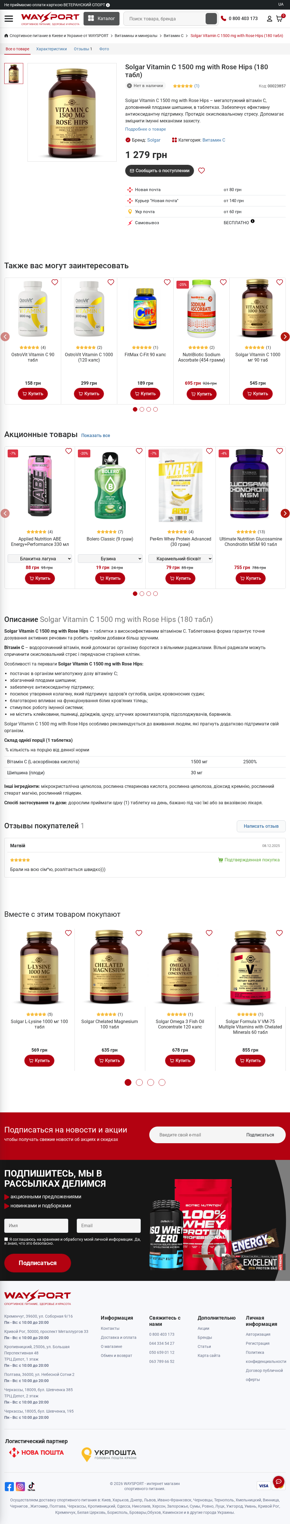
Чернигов (19, 1506)
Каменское (173, 1512)
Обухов (154, 1512)
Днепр (136, 1500)
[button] (9, 18)
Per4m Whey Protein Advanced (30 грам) (180, 541)
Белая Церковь (91, 1512)
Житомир (39, 1506)
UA (280, 4)
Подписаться (260, 1135)
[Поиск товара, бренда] (211, 18)
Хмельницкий (248, 1500)
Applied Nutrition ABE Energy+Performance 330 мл (40, 541)
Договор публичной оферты (264, 1375)
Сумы (195, 1506)
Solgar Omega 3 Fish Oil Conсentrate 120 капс (180, 1024)
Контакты (110, 1328)
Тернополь (224, 1500)
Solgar (153, 140)
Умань (250, 1506)
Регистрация (258, 1343)
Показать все (95, 435)
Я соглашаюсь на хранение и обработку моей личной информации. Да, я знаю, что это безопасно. (72, 1241)
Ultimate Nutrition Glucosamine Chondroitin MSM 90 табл (250, 541)
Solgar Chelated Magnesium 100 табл (109, 1024)
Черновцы (202, 1500)
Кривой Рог (268, 1506)
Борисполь (117, 1512)
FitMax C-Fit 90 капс (145, 354)
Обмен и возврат (116, 1355)
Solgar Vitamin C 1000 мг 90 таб (257, 357)
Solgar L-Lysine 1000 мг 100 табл (39, 1024)
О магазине (111, 1346)
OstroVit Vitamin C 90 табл (32, 357)
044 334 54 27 (161, 1343)
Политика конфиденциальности (266, 1357)
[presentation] (5, 336)
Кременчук (65, 1512)
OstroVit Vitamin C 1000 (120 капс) (89, 357)
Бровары (137, 1512)
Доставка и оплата (119, 1337)
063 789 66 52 (161, 1361)
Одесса (123, 1506)
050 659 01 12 (161, 1352)
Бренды (205, 1337)
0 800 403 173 (243, 18)
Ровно (208, 1506)
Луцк (220, 1506)
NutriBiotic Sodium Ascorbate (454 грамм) (201, 357)
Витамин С (213, 140)
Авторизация (258, 1334)
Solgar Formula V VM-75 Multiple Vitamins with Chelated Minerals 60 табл (250, 1027)
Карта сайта (209, 1355)
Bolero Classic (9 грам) (110, 539)
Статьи (204, 1346)
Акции (203, 1328)
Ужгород (234, 1506)
